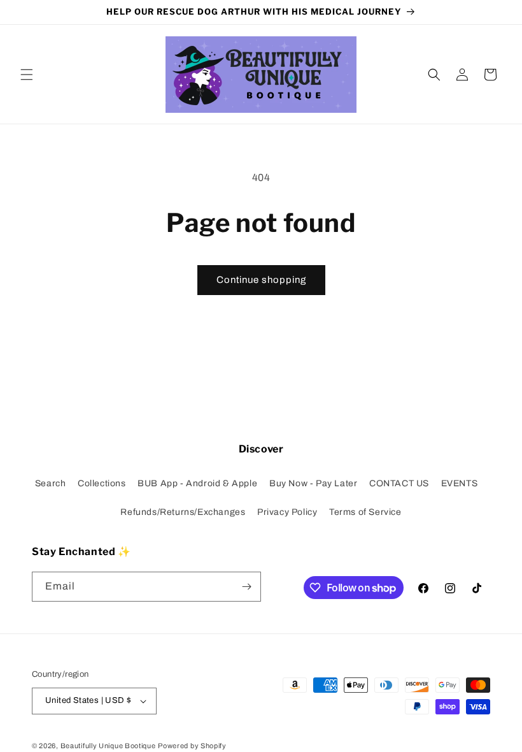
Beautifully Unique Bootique (108, 745)
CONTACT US (399, 483)
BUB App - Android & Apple (197, 483)
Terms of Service (365, 512)
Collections (102, 483)
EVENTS (459, 483)
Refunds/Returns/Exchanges (182, 512)
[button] (27, 75)
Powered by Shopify (192, 745)
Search (50, 483)
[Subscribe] (246, 587)
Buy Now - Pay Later (313, 483)
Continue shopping (261, 280)
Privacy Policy (287, 512)
